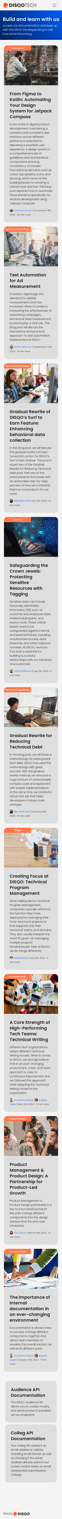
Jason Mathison (22, 671)
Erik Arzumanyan (23, 210)
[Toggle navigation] (54, 5)
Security (17, 519)
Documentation (17, 976)
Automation (17, 48)
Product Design (17, 1118)
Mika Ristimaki (21, 500)
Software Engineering (17, 229)
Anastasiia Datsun (24, 1100)
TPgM (17, 830)
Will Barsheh (20, 957)
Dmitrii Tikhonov (22, 346)
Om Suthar (20, 1232)
